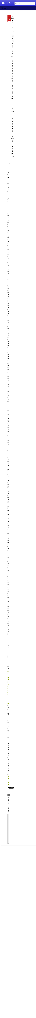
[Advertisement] (19, 45)
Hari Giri (8, 780)
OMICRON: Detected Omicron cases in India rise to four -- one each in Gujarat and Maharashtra (12, 86)
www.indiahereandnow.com (8, 688)
